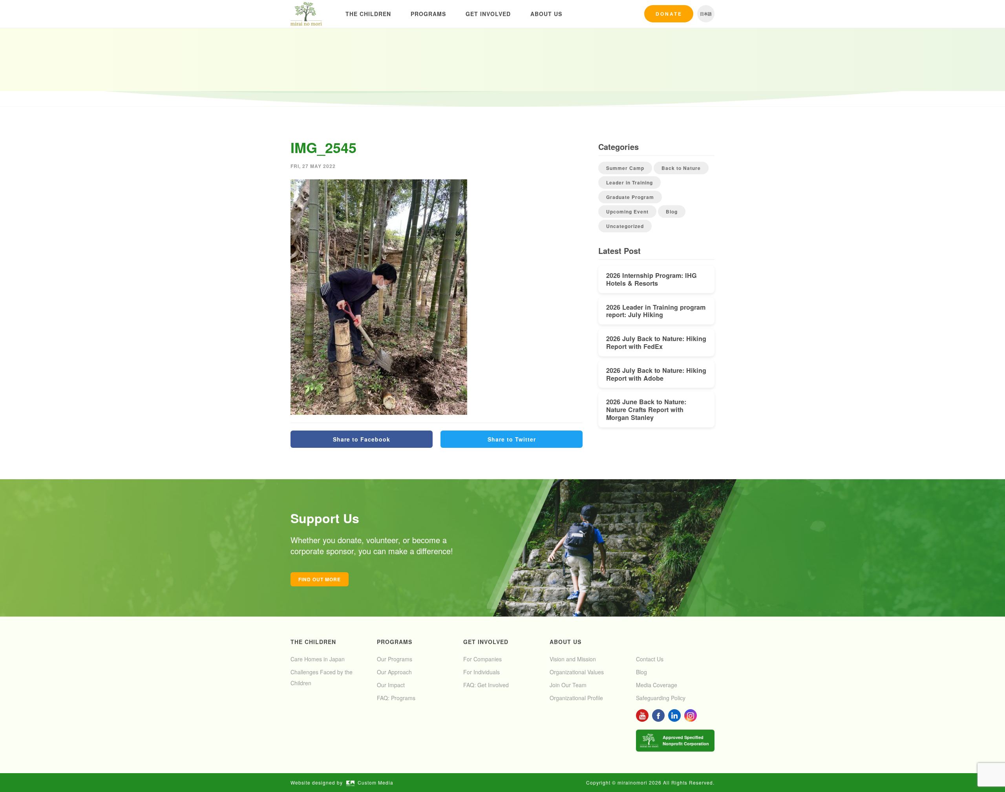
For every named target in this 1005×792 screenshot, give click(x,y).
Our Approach (394, 672)
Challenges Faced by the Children (322, 677)
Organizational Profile (576, 698)
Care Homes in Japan (318, 659)
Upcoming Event (627, 211)
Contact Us (649, 659)
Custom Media (375, 782)
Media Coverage (656, 685)
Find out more (319, 579)
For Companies (482, 659)
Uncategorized (625, 226)
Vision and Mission (573, 659)
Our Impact (391, 685)
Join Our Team (568, 685)
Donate (669, 13)
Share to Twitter (512, 439)
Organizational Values (577, 672)
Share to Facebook (361, 439)
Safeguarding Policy (660, 698)
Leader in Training (629, 182)
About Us (546, 14)
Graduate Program (630, 197)
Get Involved (488, 14)
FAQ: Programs (396, 698)
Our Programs (394, 659)
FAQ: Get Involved (486, 685)
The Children (368, 14)
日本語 (706, 13)
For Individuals (481, 672)
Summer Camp (625, 168)
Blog (672, 211)
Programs (428, 14)
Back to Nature (681, 168)
